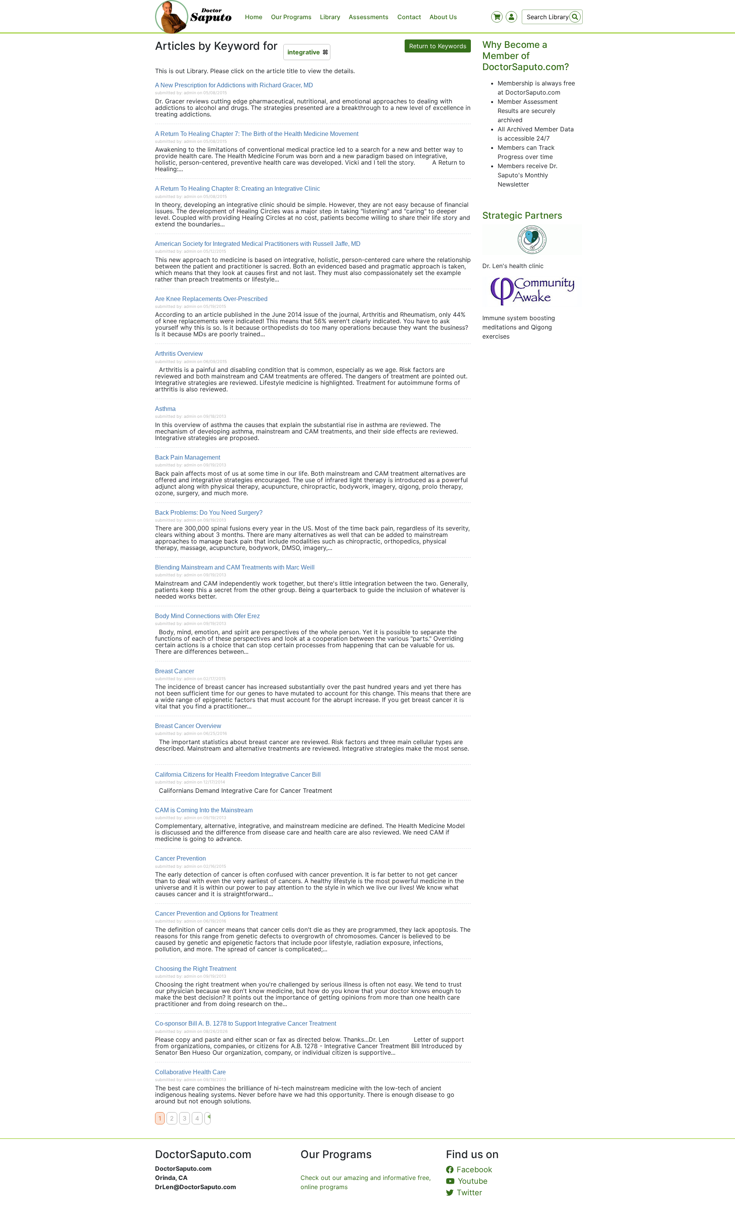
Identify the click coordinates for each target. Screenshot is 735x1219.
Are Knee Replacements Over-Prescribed (211, 299)
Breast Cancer (174, 671)
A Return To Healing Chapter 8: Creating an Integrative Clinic (237, 188)
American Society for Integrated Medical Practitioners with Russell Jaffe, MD (258, 244)
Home (253, 17)
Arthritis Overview (179, 353)
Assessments (369, 17)
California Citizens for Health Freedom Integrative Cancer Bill (238, 774)
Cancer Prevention (180, 858)
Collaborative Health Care (190, 1072)
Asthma (165, 409)
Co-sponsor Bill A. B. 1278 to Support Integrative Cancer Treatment (245, 1023)
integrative (303, 52)
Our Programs (291, 17)
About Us (443, 17)
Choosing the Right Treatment (195, 968)
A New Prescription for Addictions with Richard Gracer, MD (234, 85)
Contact (409, 17)
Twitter (469, 1192)
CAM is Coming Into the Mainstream (204, 810)
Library (330, 17)
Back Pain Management (187, 457)
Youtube (473, 1181)
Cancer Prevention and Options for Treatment (216, 913)
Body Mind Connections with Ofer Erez (207, 616)
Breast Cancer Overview (188, 726)
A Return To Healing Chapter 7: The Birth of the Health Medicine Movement (256, 134)
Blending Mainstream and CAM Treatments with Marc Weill (235, 567)
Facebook (474, 1169)
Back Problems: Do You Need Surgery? (209, 512)
